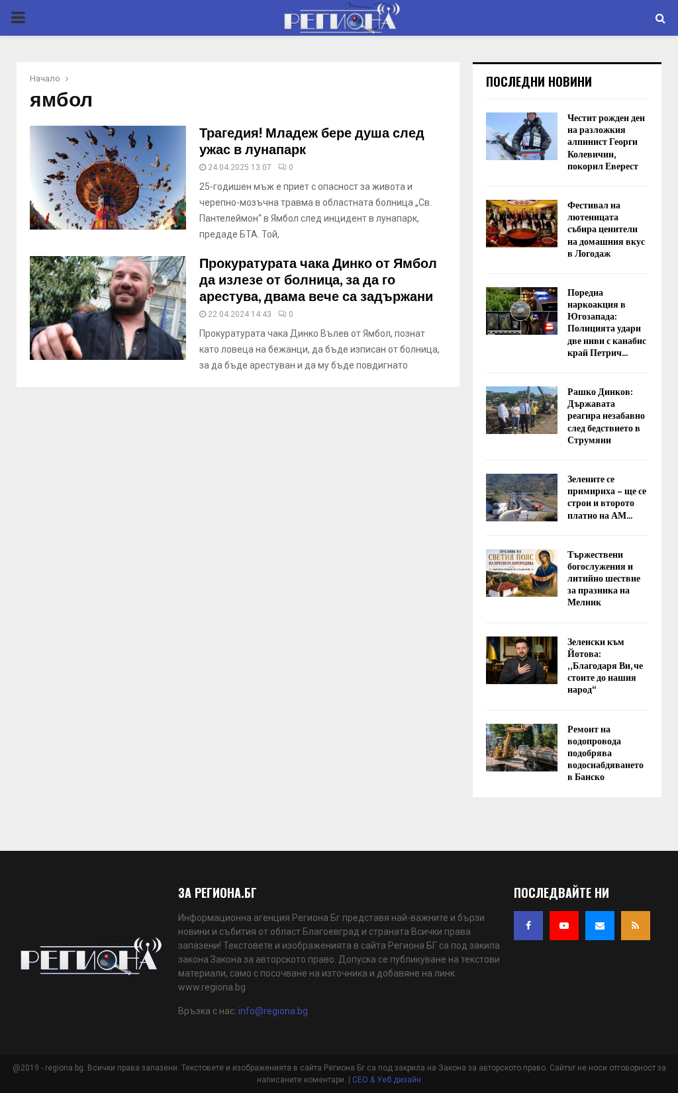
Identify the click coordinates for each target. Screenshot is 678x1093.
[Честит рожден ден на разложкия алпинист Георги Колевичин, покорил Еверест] (521, 136)
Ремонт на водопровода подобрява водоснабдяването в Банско (605, 753)
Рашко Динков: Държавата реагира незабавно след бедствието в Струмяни (606, 416)
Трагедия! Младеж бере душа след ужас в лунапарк (311, 141)
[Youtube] (564, 925)
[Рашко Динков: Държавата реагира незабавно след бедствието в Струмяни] (521, 410)
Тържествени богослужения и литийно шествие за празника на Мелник (603, 579)
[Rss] (635, 925)
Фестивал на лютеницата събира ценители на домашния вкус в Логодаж (606, 229)
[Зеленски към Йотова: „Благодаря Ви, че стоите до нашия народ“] (521, 660)
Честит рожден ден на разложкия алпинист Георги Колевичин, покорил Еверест (606, 142)
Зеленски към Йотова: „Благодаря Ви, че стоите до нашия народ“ (605, 666)
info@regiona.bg (273, 1011)
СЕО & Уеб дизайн (386, 1079)
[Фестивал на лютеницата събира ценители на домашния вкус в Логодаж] (521, 223)
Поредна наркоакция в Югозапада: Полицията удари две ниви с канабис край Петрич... (606, 323)
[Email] (599, 925)
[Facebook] (528, 925)
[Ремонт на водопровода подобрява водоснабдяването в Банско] (521, 747)
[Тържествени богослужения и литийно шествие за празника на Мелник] (521, 573)
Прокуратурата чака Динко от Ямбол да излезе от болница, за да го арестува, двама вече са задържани (318, 280)
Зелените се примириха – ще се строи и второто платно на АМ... (606, 497)
